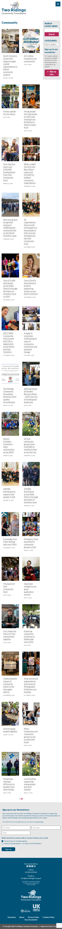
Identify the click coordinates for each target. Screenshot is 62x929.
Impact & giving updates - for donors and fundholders (23, 843)
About (21, 917)
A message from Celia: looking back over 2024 (10, 541)
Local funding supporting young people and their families (30, 784)
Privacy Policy (33, 917)
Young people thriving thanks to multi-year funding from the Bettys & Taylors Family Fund (30, 119)
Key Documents (31, 920)
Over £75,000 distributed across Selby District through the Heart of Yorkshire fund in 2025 (10, 288)
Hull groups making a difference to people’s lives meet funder (9, 784)
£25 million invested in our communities (30, 58)
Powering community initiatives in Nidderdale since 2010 (29, 636)
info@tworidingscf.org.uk (31, 878)
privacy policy (39, 822)
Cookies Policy (48, 917)
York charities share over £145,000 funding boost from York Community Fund (9, 172)
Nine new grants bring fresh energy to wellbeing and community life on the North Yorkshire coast (10, 227)
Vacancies (12, 917)
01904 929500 (31, 872)
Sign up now (53, 72)
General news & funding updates (15, 841)
